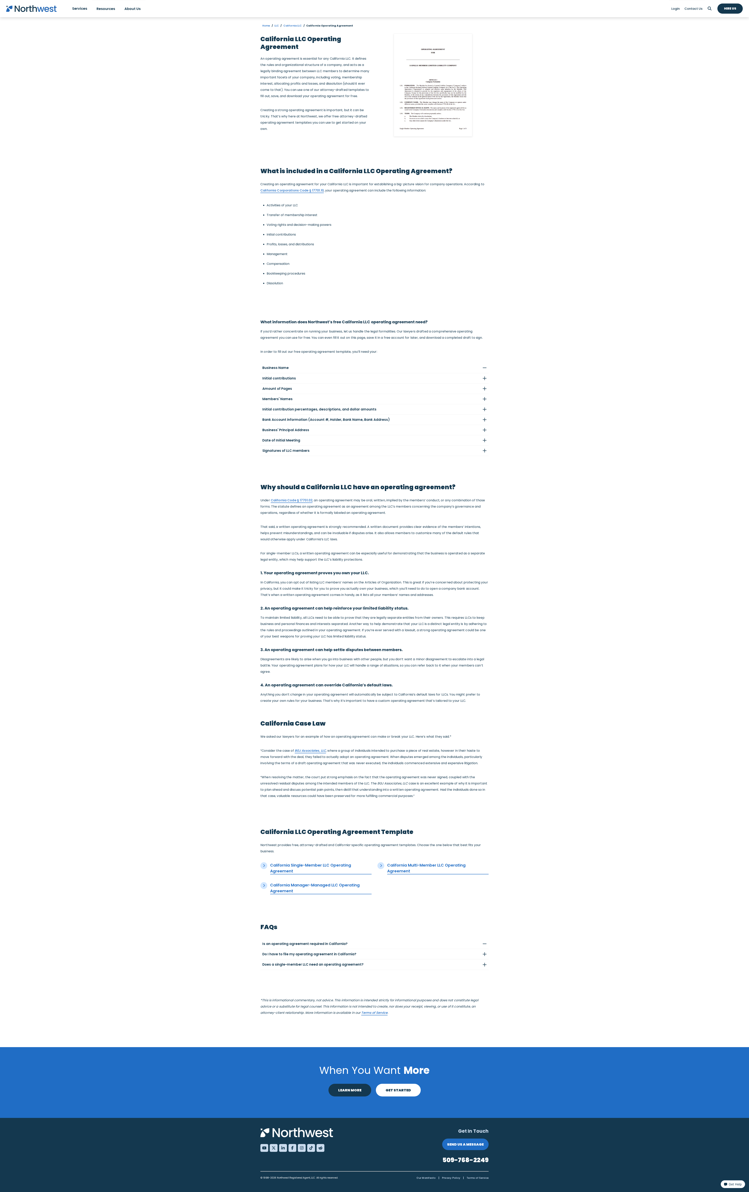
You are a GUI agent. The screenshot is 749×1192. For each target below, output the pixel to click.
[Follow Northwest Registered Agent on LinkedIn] (283, 1148)
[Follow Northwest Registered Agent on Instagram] (302, 1148)
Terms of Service (374, 1012)
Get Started (398, 1090)
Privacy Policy (451, 1178)
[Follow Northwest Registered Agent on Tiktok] (311, 1148)
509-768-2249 (465, 1160)
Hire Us (730, 8)
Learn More (349, 1090)
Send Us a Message (465, 1144)
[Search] (709, 8)
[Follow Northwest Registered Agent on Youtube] (264, 1148)
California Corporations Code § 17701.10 (292, 190)
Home (266, 25)
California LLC (292, 25)
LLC (276, 25)
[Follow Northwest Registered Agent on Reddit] (320, 1148)
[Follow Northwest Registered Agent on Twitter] (274, 1148)
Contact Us (693, 8)
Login (675, 8)
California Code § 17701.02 (291, 500)
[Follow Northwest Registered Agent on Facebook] (292, 1148)
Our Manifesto (426, 1178)
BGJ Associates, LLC (310, 750)
